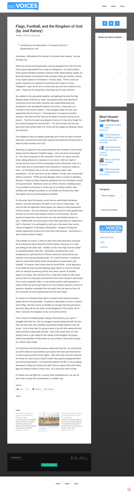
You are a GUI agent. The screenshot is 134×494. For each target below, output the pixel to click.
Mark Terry (104, 130)
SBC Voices (23, 6)
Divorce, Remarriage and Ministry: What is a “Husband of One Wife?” (110, 137)
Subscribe (104, 247)
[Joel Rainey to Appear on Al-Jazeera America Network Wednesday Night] (27, 421)
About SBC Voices (107, 237)
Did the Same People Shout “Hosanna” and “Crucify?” (110, 149)
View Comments (49, 465)
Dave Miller (104, 142)
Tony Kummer (105, 174)
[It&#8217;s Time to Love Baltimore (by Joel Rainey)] (49, 419)
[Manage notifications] (129, 489)
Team (102, 242)
